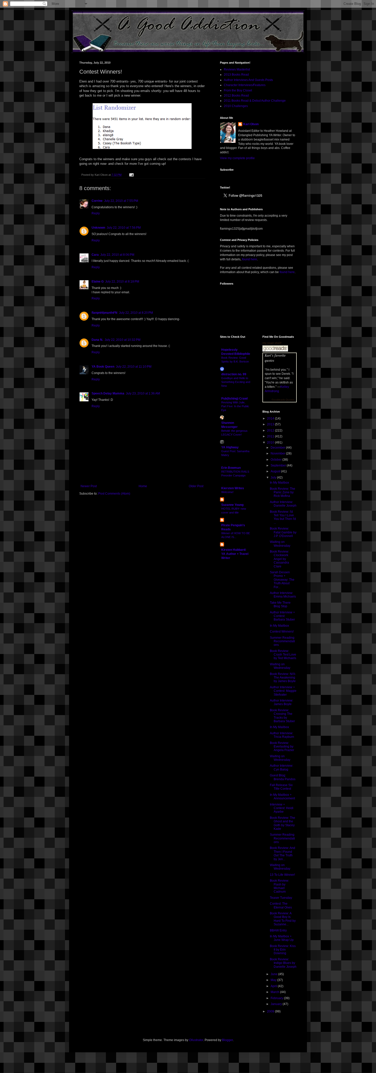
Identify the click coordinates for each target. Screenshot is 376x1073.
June (274, 974)
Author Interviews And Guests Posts (248, 80)
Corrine (97, 201)
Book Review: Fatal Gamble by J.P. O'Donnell (283, 532)
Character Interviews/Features (245, 85)
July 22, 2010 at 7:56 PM (124, 227)
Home (143, 486)
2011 (271, 436)
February (277, 998)
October (276, 459)
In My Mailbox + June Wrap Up (282, 938)
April (274, 986)
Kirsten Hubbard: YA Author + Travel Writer (234, 554)
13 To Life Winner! (282, 875)
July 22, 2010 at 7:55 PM (121, 201)
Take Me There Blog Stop (280, 604)
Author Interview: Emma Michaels (283, 594)
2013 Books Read (236, 74)
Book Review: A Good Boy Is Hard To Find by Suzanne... (283, 919)
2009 (271, 1011)
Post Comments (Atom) (114, 493)
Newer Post (89, 486)
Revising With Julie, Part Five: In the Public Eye (235, 406)
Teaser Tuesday (281, 898)
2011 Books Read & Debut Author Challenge (255, 100)
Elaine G (98, 281)
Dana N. (97, 340)
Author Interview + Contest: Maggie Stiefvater (283, 690)
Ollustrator (196, 1040)
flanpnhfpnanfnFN (104, 312)
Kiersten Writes (232, 488)
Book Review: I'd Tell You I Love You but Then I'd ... (283, 517)
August (276, 471)
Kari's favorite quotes (275, 358)
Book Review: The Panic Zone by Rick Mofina (282, 492)
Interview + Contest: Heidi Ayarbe (281, 808)
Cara (95, 254)
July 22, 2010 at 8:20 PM (136, 312)
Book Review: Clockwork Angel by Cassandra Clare (279, 559)
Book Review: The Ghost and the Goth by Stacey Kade (282, 823)
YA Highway (230, 447)
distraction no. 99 (233, 374)
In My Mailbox (279, 482)
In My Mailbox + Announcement (282, 796)
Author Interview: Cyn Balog (281, 767)
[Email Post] (131, 174)
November (278, 453)
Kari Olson (251, 124)
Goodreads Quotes (283, 399)
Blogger (227, 1040)
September (279, 465)
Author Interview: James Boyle (281, 702)
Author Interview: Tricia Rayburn (282, 735)
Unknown (98, 227)
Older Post (196, 486)
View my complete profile (237, 158)
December (278, 447)
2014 (271, 418)
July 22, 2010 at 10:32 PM (122, 340)
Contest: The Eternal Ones (281, 905)
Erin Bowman (231, 468)
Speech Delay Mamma (108, 393)
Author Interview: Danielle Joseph (283, 503)
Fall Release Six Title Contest (281, 786)
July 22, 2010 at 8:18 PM (122, 281)
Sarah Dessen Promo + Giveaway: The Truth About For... (282, 579)
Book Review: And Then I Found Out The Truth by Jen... (282, 853)
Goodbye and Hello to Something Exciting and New (235, 382)
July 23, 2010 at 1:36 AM (143, 393)
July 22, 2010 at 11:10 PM (133, 366)
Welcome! (227, 492)
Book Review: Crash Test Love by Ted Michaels (283, 654)
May (274, 980)
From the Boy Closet (238, 90)
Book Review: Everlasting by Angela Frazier (282, 746)
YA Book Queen (103, 366)
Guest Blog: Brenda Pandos (282, 777)
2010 (271, 442)
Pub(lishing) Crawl (234, 398)
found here (249, 259)
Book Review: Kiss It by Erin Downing (283, 949)
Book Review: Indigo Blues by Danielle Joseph (283, 963)
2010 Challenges (236, 106)
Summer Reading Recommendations (282, 641)
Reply (96, 213)
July (274, 477)
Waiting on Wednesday (280, 543)
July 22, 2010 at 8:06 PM (117, 254)
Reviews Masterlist (237, 69)
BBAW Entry (278, 930)
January (277, 1004)
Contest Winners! (282, 631)
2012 (271, 430)
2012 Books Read (236, 95)
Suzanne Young (232, 505)
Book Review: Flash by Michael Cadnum (279, 886)
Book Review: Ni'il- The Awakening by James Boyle (283, 677)
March (275, 992)
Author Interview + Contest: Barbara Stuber (282, 616)
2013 (271, 424)
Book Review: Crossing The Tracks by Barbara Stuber (282, 715)
